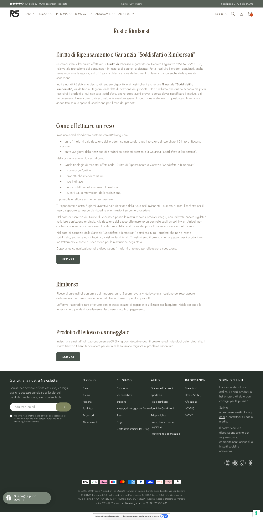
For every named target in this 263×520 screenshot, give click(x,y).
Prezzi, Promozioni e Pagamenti (162, 424)
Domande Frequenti (162, 388)
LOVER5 (189, 408)
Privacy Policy (158, 415)
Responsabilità (124, 395)
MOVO (189, 415)
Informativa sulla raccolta (107, 516)
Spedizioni (156, 395)
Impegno (121, 402)
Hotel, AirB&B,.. (194, 395)
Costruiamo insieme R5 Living (133, 429)
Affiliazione (191, 402)
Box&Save (88, 408)
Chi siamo (122, 388)
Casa (85, 388)
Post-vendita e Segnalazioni (165, 434)
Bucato (86, 395)
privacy (44, 415)
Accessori (88, 415)
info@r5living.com (131, 503)
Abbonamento (90, 422)
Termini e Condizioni (162, 408)
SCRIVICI (68, 259)
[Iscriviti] (63, 406)
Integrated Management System (134, 408)
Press (120, 415)
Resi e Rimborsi (159, 402)
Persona (87, 402)
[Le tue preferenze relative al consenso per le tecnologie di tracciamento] (256, 513)
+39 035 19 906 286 (155, 503)
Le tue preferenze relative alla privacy (141, 516)
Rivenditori (191, 388)
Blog (119, 422)
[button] (233, 14)
